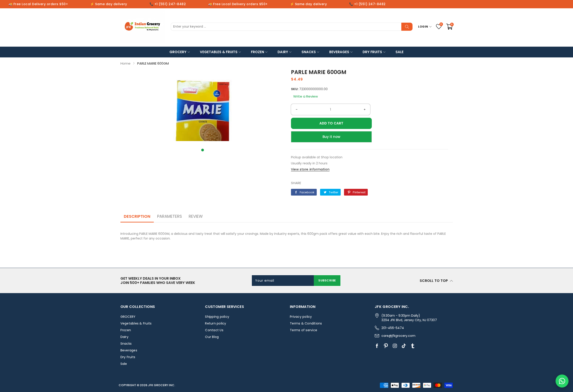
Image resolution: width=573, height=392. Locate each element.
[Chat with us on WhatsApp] (562, 381)
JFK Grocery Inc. (161, 385)
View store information (310, 169)
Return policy (215, 323)
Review (196, 216)
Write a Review (305, 96)
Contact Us (214, 330)
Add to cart (331, 123)
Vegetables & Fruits (218, 52)
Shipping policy (217, 316)
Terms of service (303, 330)
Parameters (169, 216)
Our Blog (212, 337)
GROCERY (177, 52)
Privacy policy (301, 316)
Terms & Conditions (306, 323)
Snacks (308, 52)
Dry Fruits (372, 52)
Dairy (283, 52)
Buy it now (331, 136)
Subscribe (327, 280)
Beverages (339, 52)
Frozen (257, 52)
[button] (202, 150)
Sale (400, 52)
